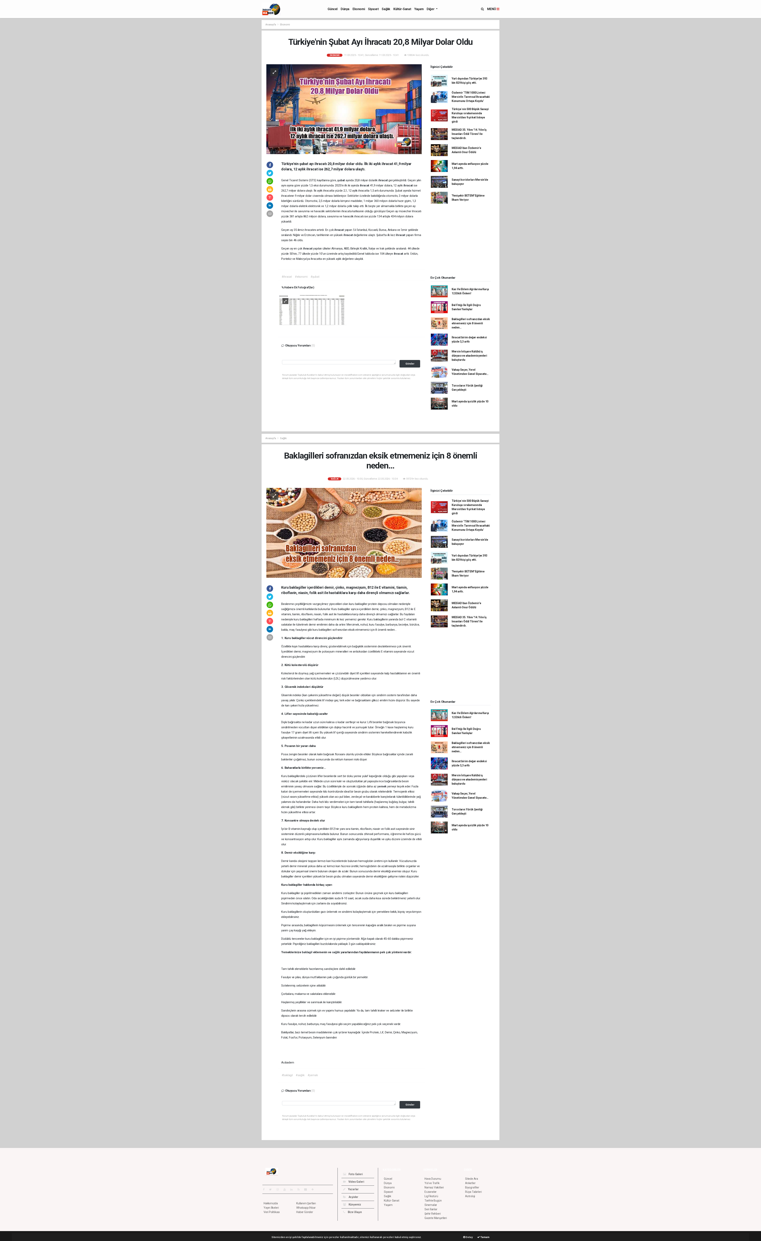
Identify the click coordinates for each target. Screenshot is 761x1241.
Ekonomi (359, 9)
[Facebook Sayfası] (265, 1189)
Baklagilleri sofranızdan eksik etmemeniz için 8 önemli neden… (471, 323)
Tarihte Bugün (433, 1200)
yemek (382, 786)
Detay (469, 1237)
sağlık (336, 952)
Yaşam (419, 9)
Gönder (409, 363)
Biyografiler (472, 1187)
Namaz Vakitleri (434, 1187)
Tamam (484, 1237)
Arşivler (353, 1197)
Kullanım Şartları (306, 1203)
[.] (313, 309)
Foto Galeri (355, 1174)
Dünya (345, 9)
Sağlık (386, 9)
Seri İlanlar (430, 1209)
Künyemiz (354, 1204)
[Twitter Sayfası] (272, 1189)
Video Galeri (356, 1181)
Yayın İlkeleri (271, 1207)
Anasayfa (270, 24)
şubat (341, 180)
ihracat (383, 180)
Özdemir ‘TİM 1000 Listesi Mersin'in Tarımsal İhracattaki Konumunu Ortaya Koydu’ (471, 97)
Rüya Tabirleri (473, 1191)
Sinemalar (430, 1204)
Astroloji (470, 1196)
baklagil (307, 952)
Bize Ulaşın (354, 1212)
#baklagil (287, 1075)
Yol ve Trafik (432, 1183)
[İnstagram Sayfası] (279, 1189)
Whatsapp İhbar (305, 1207)
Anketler (470, 1183)
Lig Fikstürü (431, 1196)
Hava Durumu (432, 1178)
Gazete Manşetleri (435, 1218)
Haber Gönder (304, 1212)
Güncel (332, 9)
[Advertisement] (244, 79)
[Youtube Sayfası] (286, 1189)
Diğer (431, 9)
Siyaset (373, 9)
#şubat (315, 276)
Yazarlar (353, 1189)
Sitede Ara (471, 1178)
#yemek (313, 1075)
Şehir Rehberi (432, 1213)
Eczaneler (430, 1191)
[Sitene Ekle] (314, 1189)
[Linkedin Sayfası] (293, 1189)
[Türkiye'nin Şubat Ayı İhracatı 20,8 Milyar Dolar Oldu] (344, 108)
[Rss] (300, 1189)
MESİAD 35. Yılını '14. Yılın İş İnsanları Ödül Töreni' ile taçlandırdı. (469, 134)
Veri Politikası (272, 1212)
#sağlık (300, 1075)
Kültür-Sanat (402, 9)
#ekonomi (301, 276)
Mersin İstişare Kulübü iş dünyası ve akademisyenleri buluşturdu (469, 355)
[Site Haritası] (307, 1189)
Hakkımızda (271, 1203)
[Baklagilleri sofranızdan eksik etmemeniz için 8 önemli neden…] (344, 532)
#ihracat (287, 276)
